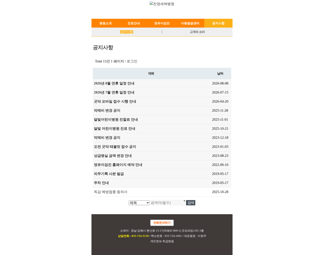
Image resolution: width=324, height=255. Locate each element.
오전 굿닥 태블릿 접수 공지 (115, 146)
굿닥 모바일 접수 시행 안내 (115, 101)
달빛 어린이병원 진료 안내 (114, 128)
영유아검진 (162, 23)
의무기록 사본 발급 (109, 174)
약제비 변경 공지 (107, 110)
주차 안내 (101, 183)
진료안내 (134, 23)
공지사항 (218, 23)
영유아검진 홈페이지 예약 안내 (118, 165)
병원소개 (105, 23)
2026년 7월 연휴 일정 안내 (114, 92)
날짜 (220, 73)
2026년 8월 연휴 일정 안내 (114, 83)
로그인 (132, 61)
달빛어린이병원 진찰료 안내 (116, 119)
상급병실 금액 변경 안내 (113, 156)
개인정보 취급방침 (162, 241)
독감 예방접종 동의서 (110, 192)
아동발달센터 (190, 23)
